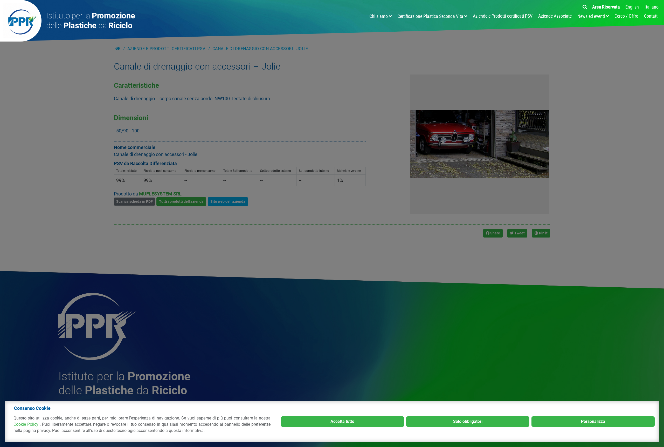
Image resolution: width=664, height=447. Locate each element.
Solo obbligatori (467, 421)
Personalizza (593, 421)
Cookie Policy (26, 424)
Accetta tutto (342, 421)
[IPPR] (21, 21)
